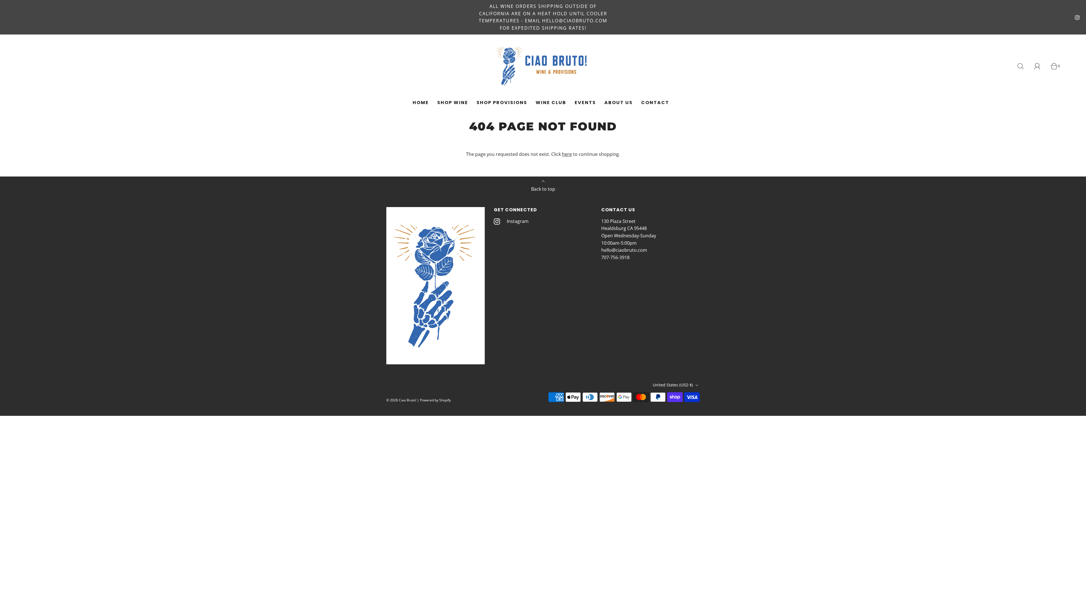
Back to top (543, 189)
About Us (618, 102)
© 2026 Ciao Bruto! (401, 400)
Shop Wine (452, 102)
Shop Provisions (502, 102)
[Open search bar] (1024, 66)
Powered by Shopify (435, 400)
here (567, 154)
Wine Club (551, 102)
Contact (655, 102)
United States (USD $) (673, 385)
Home (421, 102)
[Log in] (1040, 66)
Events (585, 102)
